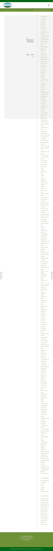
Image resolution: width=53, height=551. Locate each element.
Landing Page (44, 234)
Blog (42, 45)
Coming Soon (44, 105)
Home (42, 177)
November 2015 (45, 506)
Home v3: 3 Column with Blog (44, 190)
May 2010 (43, 522)
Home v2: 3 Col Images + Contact (44, 184)
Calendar (43, 78)
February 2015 (44, 509)
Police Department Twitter (44, 306)
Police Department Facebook (44, 300)
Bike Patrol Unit (45, 41)
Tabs (42, 400)
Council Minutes (45, 480)
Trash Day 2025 (45, 429)
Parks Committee (45, 284)
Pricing (42, 331)
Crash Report (44, 127)
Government (44, 172)
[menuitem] (49, 5)
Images (42, 488)
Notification (44, 275)
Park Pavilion (44, 280)
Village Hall (43, 444)
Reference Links (45, 344)
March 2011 (44, 513)
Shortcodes (44, 381)
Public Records (44, 341)
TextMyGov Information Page (44, 414)
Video (42, 434)
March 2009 (44, 524)
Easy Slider (43, 138)
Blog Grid (43, 48)
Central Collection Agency (43, 89)
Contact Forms (44, 113)
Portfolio (43, 313)
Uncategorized (44, 491)
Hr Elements (44, 221)
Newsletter (43, 265)
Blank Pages (44, 43)
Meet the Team (45, 254)
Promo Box (43, 339)
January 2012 (44, 511)
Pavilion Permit (44, 286)
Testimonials (44, 409)
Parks (42, 282)
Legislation (43, 240)
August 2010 (44, 520)
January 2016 (44, 502)
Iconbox (43, 227)
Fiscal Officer (44, 162)
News (42, 489)
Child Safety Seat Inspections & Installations (45, 94)
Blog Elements (44, 47)
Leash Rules (44, 238)
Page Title (43, 276)
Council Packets (45, 122)
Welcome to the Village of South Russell (45, 460)
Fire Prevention (45, 155)
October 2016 (44, 498)
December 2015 (45, 504)
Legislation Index (45, 241)
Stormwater (44, 387)
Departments (44, 133)
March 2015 (44, 508)
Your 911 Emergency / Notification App (45, 466)
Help (42, 173)
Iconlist (42, 229)
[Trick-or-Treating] (1, 275)
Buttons (43, 76)
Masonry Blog (44, 247)
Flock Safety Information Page (44, 166)
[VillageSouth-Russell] (7, 5)
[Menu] (49, 5)
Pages (42, 278)
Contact (43, 111)
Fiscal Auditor (44, 161)
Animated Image (45, 35)
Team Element (44, 403)
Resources (43, 357)
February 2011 (44, 515)
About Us (43, 26)
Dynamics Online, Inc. (39, 548)
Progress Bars (44, 337)
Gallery (42, 170)
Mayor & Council (45, 252)
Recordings (43, 343)
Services (43, 378)
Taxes (42, 401)
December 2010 (45, 519)
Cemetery (43, 83)
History (42, 175)
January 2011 (44, 517)
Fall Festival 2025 (45, 148)
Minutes (43, 256)
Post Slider (43, 330)
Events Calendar (45, 146)
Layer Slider (44, 236)
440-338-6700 (26, 540)
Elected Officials (45, 140)
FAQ (42, 149)
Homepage (43, 219)
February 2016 (44, 500)
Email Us (43, 144)
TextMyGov (44, 411)
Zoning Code (44, 473)
